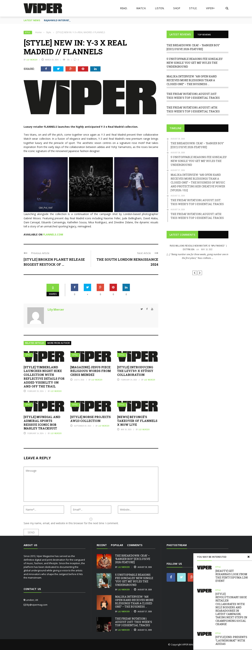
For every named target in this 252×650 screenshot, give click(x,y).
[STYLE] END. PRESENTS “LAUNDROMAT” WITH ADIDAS (231, 640)
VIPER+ (210, 8)
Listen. (159, 8)
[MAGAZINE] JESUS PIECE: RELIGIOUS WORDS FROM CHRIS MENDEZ (90, 371)
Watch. (141, 8)
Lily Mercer (31, 59)
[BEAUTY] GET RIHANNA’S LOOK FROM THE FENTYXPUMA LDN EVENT (231, 576)
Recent (102, 545)
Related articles (34, 343)
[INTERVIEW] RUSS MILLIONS (197, 264)
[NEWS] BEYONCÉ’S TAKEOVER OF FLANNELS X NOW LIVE (137, 421)
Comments (134, 545)
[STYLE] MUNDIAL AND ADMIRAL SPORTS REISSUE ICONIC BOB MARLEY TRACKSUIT (42, 422)
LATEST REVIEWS (180, 34)
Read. (123, 8)
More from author (58, 343)
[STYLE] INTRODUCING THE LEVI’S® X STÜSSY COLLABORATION (135, 371)
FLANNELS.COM (53, 234)
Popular (117, 545)
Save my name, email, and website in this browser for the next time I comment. (71, 523)
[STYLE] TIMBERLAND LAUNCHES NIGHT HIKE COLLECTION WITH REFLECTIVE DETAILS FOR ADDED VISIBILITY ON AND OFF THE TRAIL (44, 376)
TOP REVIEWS (204, 34)
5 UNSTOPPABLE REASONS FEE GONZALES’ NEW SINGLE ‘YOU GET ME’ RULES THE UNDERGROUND (195, 62)
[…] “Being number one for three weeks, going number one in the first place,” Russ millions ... (197, 256)
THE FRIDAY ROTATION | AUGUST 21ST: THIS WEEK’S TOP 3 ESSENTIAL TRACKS (133, 622)
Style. (193, 8)
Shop (176, 8)
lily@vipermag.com (37, 604)
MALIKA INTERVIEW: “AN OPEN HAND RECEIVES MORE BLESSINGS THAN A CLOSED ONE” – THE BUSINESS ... (192, 80)
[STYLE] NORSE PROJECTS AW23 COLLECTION (90, 419)
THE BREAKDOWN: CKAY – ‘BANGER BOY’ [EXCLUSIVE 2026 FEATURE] (132, 559)
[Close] (248, 556)
